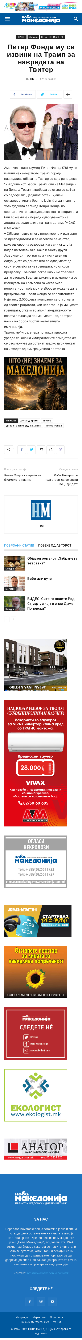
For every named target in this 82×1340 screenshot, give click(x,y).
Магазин (33, 37)
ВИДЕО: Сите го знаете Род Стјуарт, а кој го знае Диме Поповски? (51, 603)
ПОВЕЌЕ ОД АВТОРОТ (54, 545)
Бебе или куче (39, 578)
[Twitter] (31, 449)
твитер (47, 420)
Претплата (56, 1317)
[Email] (41, 449)
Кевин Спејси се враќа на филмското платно (22, 477)
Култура (9, 568)
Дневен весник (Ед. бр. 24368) (23, 425)
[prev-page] (6, 619)
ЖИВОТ (21, 37)
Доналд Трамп (29, 420)
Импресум (22, 1317)
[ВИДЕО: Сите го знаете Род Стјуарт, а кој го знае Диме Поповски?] (14, 603)
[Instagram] (41, 1301)
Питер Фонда (54, 425)
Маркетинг (39, 1317)
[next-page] (13, 619)
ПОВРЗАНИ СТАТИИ (19, 545)
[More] (67, 94)
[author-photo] (41, 520)
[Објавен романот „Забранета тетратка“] (14, 563)
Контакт (57, 1321)
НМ (32, 79)
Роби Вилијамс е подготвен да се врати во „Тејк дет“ (61, 479)
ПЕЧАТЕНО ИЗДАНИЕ (52, 37)
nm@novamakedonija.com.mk (48, 1273)
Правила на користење (34, 1321)
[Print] (50, 449)
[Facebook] (21, 449)
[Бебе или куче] (14, 583)
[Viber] (60, 449)
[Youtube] (52, 1302)
